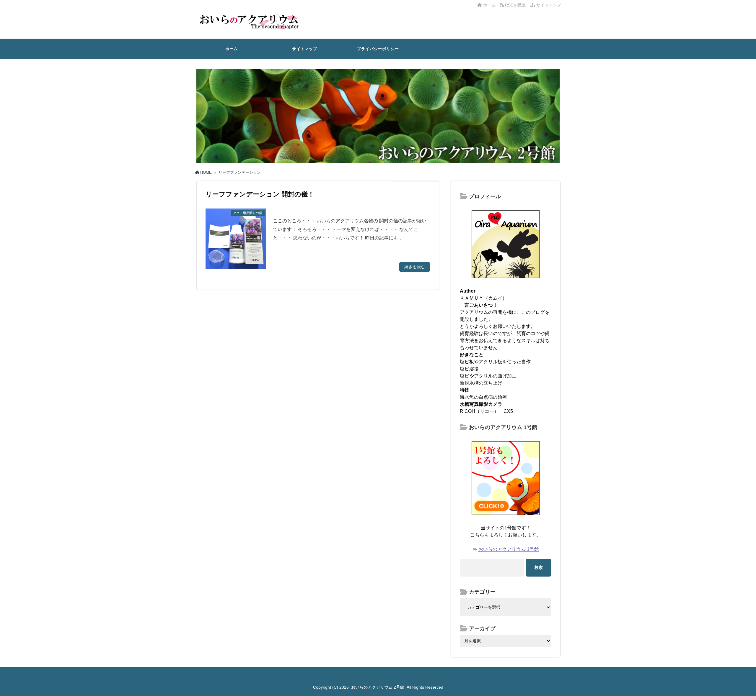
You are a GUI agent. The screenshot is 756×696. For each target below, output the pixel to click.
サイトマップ (548, 5)
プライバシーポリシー (378, 49)
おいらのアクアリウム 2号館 (377, 687)
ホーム (489, 5)
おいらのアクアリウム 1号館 (508, 549)
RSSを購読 (516, 5)
